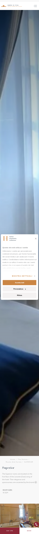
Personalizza (18, 289)
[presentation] (5, 515)
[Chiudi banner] (36, 238)
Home (12, 459)
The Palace (23, 459)
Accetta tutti (19, 282)
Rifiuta (19, 295)
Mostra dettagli (22, 276)
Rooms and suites (14, 462)
